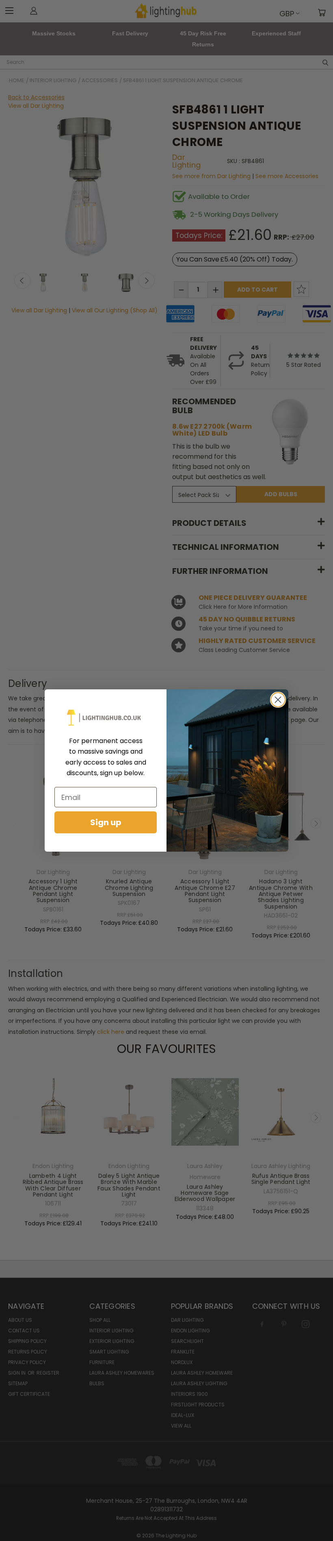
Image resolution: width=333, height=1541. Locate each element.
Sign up (105, 822)
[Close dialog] (278, 700)
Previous (317, 1507)
